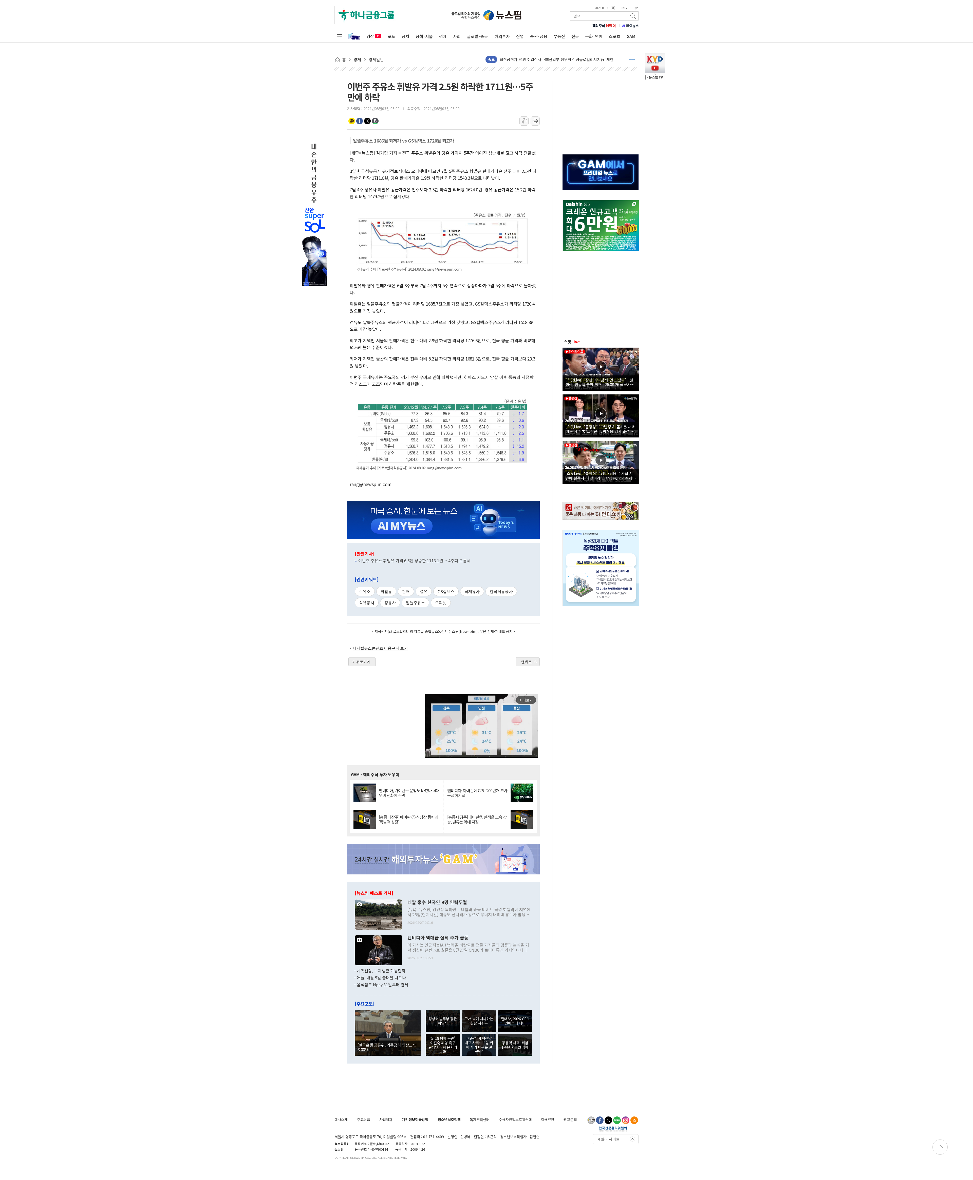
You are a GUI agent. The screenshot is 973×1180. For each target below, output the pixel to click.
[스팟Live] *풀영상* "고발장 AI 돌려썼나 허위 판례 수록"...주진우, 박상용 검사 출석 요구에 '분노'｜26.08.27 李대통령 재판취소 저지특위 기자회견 (601, 428)
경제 (443, 36)
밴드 (375, 121)
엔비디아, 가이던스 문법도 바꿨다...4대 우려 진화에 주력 (409, 793)
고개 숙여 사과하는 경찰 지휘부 (479, 1021)
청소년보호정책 (449, 1119)
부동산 (559, 36)
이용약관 (547, 1119)
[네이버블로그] (617, 1120)
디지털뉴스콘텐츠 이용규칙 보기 (380, 648)
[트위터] (608, 1120)
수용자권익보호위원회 (515, 1119)
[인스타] (625, 1120)
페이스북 (359, 121)
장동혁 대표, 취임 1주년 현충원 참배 (515, 1045)
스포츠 (614, 36)
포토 (391, 36)
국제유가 (472, 591)
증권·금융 (538, 36)
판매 (406, 591)
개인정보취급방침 (415, 1119)
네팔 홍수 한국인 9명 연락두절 (437, 902)
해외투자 (502, 36)
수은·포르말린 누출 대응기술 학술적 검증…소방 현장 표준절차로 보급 (556, 59)
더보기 (632, 59)
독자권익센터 (480, 1119)
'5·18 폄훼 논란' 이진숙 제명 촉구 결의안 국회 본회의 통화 (442, 1044)
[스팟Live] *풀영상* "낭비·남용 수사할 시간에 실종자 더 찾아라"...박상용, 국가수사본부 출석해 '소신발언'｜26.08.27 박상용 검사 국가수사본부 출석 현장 (601, 475)
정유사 (390, 602)
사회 (457, 36)
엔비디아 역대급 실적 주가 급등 (438, 938)
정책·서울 (424, 36)
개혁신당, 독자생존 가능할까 (381, 970)
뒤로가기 (363, 662)
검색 (633, 16)
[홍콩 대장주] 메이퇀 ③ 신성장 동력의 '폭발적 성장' (408, 819)
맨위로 (526, 662)
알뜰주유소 (415, 602)
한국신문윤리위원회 (613, 1129)
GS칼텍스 (446, 591)
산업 (520, 36)
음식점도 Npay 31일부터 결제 (382, 984)
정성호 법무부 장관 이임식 (442, 1021)
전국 (575, 36)
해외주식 (604, 25)
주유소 (364, 591)
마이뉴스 (630, 25)
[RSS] (634, 1120)
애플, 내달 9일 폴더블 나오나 (381, 977)
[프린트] (535, 121)
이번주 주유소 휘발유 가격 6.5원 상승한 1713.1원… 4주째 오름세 (414, 560)
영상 (370, 36)
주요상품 (363, 1119)
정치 (405, 36)
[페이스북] (600, 1120)
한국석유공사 (501, 591)
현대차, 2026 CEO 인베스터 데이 (515, 1021)
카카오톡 (351, 121)
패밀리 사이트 (608, 1139)
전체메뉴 (339, 36)
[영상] (601, 368)
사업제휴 (385, 1119)
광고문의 (570, 1119)
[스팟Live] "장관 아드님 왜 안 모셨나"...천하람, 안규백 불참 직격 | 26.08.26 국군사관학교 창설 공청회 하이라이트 (600, 382)
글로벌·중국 (477, 36)
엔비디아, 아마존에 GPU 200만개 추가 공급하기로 (477, 793)
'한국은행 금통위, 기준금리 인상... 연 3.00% (387, 1047)
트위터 (367, 121)
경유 (423, 591)
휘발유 (386, 591)
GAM (631, 36)
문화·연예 (594, 36)
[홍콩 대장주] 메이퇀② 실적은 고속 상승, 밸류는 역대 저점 (477, 819)
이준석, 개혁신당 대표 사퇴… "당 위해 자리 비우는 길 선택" (479, 1044)
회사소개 (341, 1119)
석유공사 (366, 602)
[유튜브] (591, 1120)
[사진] (378, 914)
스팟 (572, 341)
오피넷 (440, 602)
